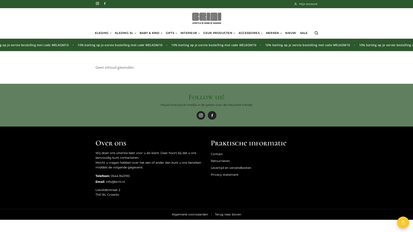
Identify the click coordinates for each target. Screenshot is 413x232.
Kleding (102, 33)
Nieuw (290, 33)
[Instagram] (97, 3)
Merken (272, 33)
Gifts (170, 33)
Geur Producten (217, 33)
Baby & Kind (150, 33)
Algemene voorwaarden (190, 214)
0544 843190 (120, 176)
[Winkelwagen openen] (403, 223)
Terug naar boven (228, 214)
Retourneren (220, 161)
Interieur (188, 33)
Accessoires (249, 33)
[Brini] (206, 18)
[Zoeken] (316, 33)
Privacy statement (225, 175)
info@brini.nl (115, 182)
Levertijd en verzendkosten (231, 168)
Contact (217, 154)
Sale (304, 33)
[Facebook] (105, 3)
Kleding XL (124, 33)
